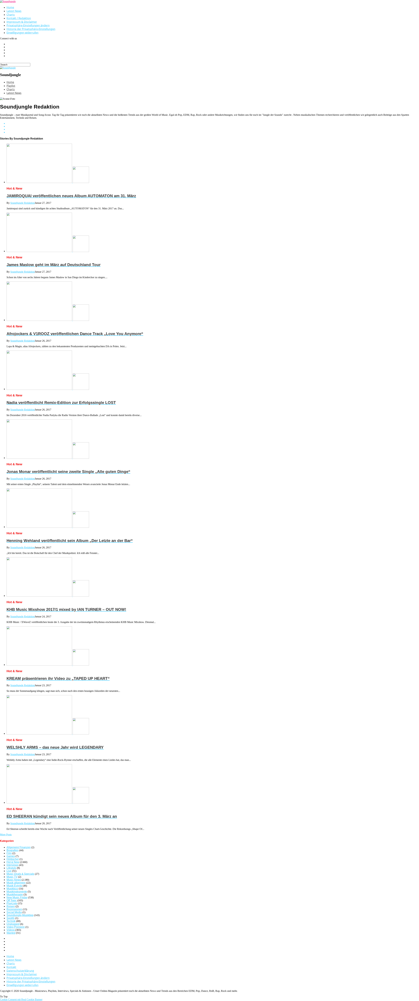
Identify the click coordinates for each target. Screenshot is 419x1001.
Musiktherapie (15, 894)
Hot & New (13, 862)
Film (9, 853)
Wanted (11, 932)
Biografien (12, 850)
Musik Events (14, 885)
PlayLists (12, 903)
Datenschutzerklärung (20, 970)
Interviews (12, 865)
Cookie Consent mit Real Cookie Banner (21, 999)
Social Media (14, 912)
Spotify (11, 918)
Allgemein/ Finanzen (19, 847)
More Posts (6, 834)
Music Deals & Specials (20, 873)
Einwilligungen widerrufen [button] (22, 32)
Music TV (12, 876)
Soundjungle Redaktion (22, 202)
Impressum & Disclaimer (22, 22)
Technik (11, 921)
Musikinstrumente (17, 891)
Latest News (14, 11)
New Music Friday (17, 897)
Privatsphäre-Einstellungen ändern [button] (28, 25)
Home (10, 7)
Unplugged (13, 924)
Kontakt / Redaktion (19, 18)
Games (11, 856)
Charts (11, 14)
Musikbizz (12, 888)
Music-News (14, 879)
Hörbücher (13, 859)
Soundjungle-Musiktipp (20, 915)
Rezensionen (14, 909)
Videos (11, 930)
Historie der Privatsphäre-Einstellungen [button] (31, 29)
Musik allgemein (16, 882)
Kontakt (11, 967)
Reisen (11, 906)
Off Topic (12, 900)
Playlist (11, 86)
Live (9, 871)
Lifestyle (11, 868)
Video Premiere (16, 927)
